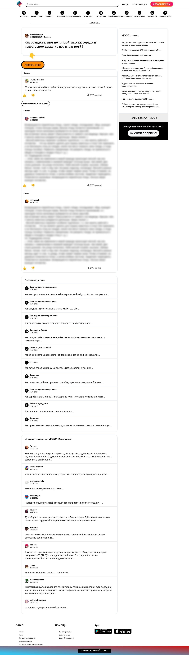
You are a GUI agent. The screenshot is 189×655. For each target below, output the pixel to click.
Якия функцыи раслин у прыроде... (137, 55)
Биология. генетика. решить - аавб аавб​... (47, 572)
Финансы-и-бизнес (38, 330)
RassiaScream (36, 34)
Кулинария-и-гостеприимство (43, 316)
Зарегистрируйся (65, 632)
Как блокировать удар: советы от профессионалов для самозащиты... (62, 355)
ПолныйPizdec (37, 80)
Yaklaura (34, 527)
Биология (47, 37)
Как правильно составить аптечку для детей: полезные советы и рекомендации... (68, 425)
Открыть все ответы (35, 103)
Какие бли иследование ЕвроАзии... (44, 488)
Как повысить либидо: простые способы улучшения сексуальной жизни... (64, 382)
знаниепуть (35, 495)
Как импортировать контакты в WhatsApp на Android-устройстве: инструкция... (67, 294)
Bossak (33, 446)
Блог (21, 635)
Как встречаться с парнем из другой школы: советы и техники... (59, 368)
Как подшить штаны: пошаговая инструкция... (49, 411)
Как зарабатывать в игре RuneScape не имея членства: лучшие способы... (65, 396)
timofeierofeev (36, 467)
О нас (21, 632)
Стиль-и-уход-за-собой (40, 347)
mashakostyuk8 (37, 580)
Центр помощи (64, 635)
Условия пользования (27, 638)
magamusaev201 (37, 117)
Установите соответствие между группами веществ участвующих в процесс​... (66, 474)
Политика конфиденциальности (31, 644)
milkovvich (34, 200)
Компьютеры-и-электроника (43, 287)
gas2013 (33, 545)
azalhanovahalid (37, 481)
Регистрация (139, 4)
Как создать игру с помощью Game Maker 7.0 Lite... (52, 308)
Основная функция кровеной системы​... (46, 607)
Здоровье (34, 375)
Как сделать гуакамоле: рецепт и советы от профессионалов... (58, 323)
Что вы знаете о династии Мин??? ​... (138, 99)
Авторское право (25, 641)
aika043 (33, 510)
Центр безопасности (66, 638)
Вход (125, 4)
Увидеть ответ (32, 64)
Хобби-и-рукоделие (39, 404)
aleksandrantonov (38, 600)
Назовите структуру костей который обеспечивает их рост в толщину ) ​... (64, 503)
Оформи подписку (143, 133)
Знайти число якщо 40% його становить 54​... (141, 50)
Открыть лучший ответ (94, 650)
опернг (33, 565)
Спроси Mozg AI (161, 4)
